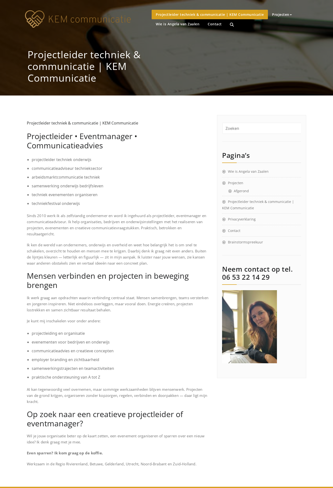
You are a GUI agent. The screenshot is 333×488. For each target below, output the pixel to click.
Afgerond (241, 191)
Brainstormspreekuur (245, 242)
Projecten (280, 14)
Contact (215, 24)
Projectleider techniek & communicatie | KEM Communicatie (210, 14)
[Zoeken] (232, 24)
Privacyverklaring (242, 219)
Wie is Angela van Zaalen (177, 24)
